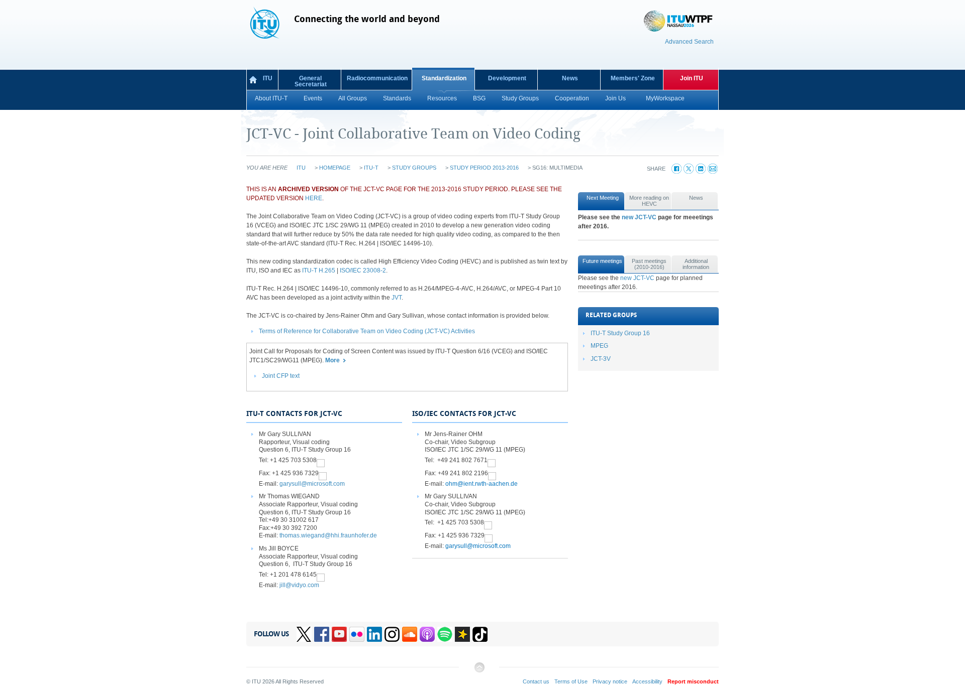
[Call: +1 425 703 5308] (321, 460)
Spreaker (462, 634)
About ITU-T (271, 98)
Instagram (392, 634)
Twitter (304, 634)
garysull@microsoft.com (312, 483)
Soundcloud (409, 634)
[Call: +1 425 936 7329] (323, 473)
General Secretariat (311, 81)
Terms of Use (571, 681)
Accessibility (647, 681)
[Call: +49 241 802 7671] (492, 460)
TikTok (480, 634)
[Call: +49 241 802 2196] (492, 473)
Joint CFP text (281, 375)
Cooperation (572, 98)
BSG (479, 98)
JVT (397, 297)
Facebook (321, 634)
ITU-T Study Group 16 (620, 333)
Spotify (444, 634)
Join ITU (691, 78)
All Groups (352, 98)
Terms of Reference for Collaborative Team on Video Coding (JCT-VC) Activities (367, 331)
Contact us (536, 681)
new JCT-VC (639, 217)
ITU (267, 78)
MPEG (599, 345)
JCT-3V (601, 358)
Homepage (334, 168)
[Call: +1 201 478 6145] (321, 574)
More (332, 360)
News (570, 78)
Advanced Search (689, 41)
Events (313, 98)
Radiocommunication (377, 78)
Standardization (444, 78)
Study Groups (520, 98)
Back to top (479, 671)
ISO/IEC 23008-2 (363, 270)
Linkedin (374, 634)
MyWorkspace (665, 98)
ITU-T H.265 (318, 270)
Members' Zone (633, 78)
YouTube (339, 634)
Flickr (356, 634)
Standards (397, 98)
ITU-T (371, 168)
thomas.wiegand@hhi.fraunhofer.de (328, 535)
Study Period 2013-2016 (484, 168)
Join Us (615, 98)
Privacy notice (610, 681)
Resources (442, 98)
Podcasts (427, 634)
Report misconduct (693, 681)
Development (507, 78)
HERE (313, 198)
